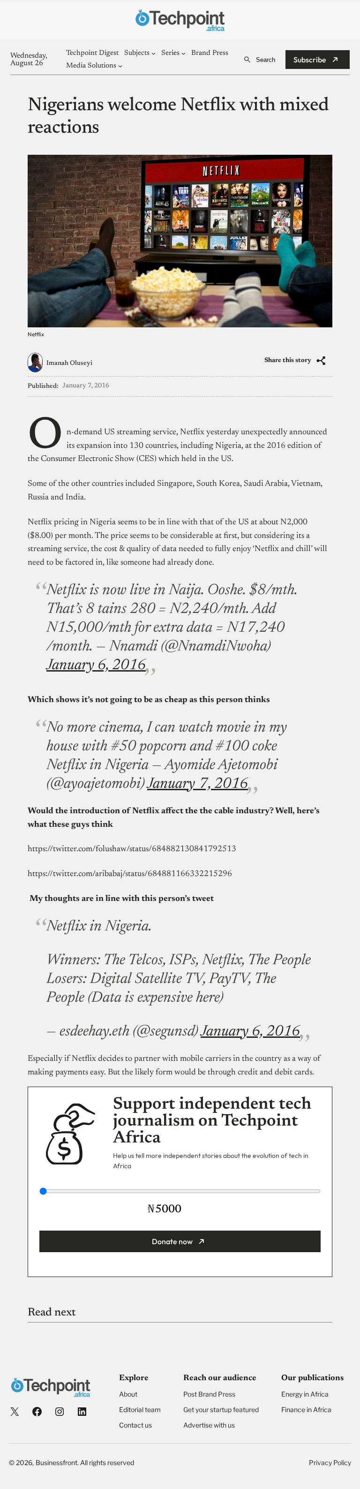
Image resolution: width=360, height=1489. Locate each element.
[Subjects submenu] (153, 53)
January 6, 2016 (96, 665)
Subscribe (309, 59)
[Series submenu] (183, 53)
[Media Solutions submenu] (120, 66)
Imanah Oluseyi (69, 363)
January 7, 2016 (197, 784)
